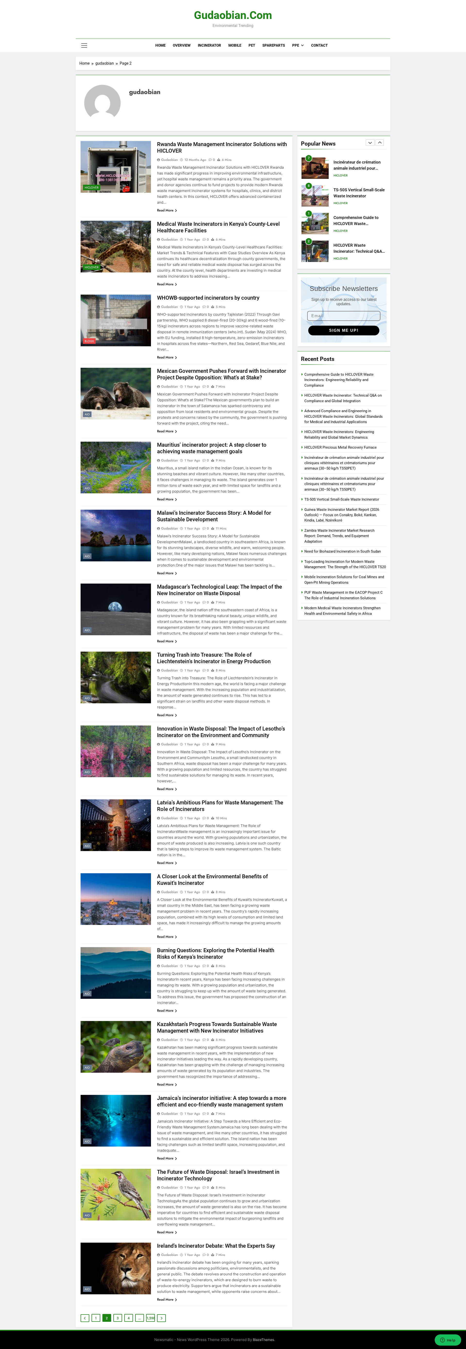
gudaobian (169, 159)
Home (160, 45)
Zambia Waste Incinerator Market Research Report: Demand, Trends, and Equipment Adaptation (339, 536)
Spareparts (273, 45)
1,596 (151, 1318)
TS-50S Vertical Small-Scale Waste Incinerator (341, 499)
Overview (182, 45)
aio (87, 414)
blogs (89, 341)
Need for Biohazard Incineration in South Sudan (342, 551)
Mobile (234, 45)
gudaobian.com (233, 15)
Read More (165, 210)
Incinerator (209, 45)
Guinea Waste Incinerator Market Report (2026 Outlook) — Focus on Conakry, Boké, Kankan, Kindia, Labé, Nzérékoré (341, 515)
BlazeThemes (263, 1340)
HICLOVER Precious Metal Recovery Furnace (340, 447)
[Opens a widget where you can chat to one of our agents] (447, 1340)
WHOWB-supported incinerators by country (208, 298)
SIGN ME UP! (343, 330)
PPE (295, 45)
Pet (252, 45)
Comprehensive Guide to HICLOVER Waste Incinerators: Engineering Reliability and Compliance (339, 380)
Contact (319, 45)
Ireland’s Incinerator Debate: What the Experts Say (216, 1246)
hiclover (92, 187)
